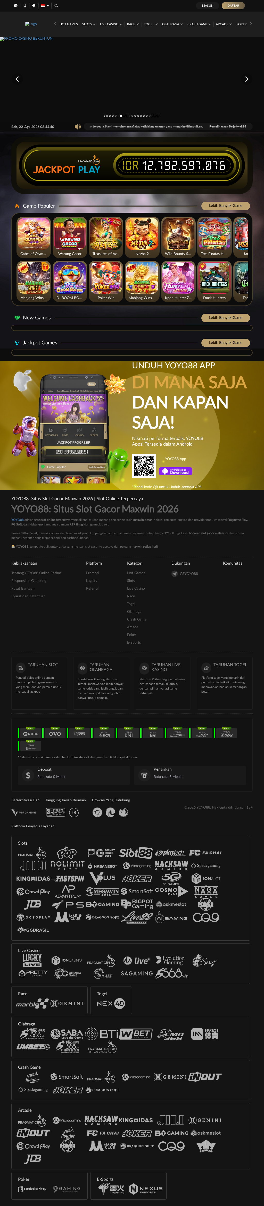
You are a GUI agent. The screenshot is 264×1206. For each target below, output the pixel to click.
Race (131, 24)
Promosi (92, 573)
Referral (92, 588)
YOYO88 (17, 519)
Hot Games (69, 24)
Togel (149, 24)
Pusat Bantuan (23, 588)
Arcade (222, 24)
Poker (242, 24)
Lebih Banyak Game (225, 206)
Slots (87, 24)
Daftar (233, 5)
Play (89, 170)
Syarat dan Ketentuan (28, 596)
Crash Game (197, 24)
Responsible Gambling (28, 581)
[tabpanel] (132, 79)
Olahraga (171, 24)
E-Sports (134, 642)
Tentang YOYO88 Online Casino (36, 573)
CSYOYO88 (189, 574)
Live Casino (109, 24)
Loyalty (91, 581)
